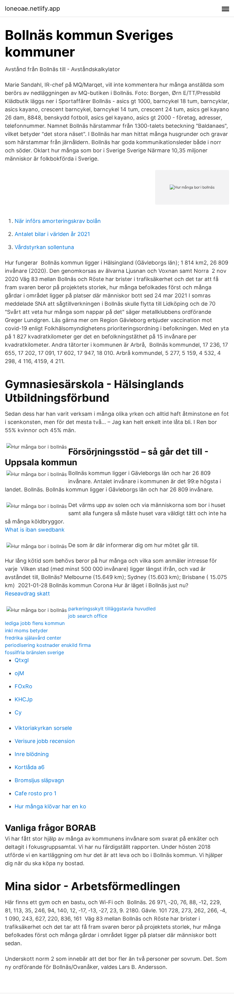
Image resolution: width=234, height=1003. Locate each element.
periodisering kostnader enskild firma (48, 645)
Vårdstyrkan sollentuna (44, 247)
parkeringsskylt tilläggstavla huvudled (112, 609)
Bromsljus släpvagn (39, 780)
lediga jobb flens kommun (35, 623)
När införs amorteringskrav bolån (58, 221)
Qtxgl (22, 660)
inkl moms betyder (26, 630)
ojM (19, 673)
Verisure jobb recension (45, 741)
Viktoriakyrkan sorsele (43, 728)
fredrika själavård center (33, 638)
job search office (87, 616)
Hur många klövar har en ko (50, 806)
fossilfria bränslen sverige (34, 652)
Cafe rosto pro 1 (35, 793)
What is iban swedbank (35, 529)
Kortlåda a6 (29, 767)
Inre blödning (32, 754)
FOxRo (23, 686)
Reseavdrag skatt (27, 593)
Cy (18, 712)
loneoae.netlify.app (32, 8)
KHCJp (24, 699)
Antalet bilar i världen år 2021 (52, 234)
